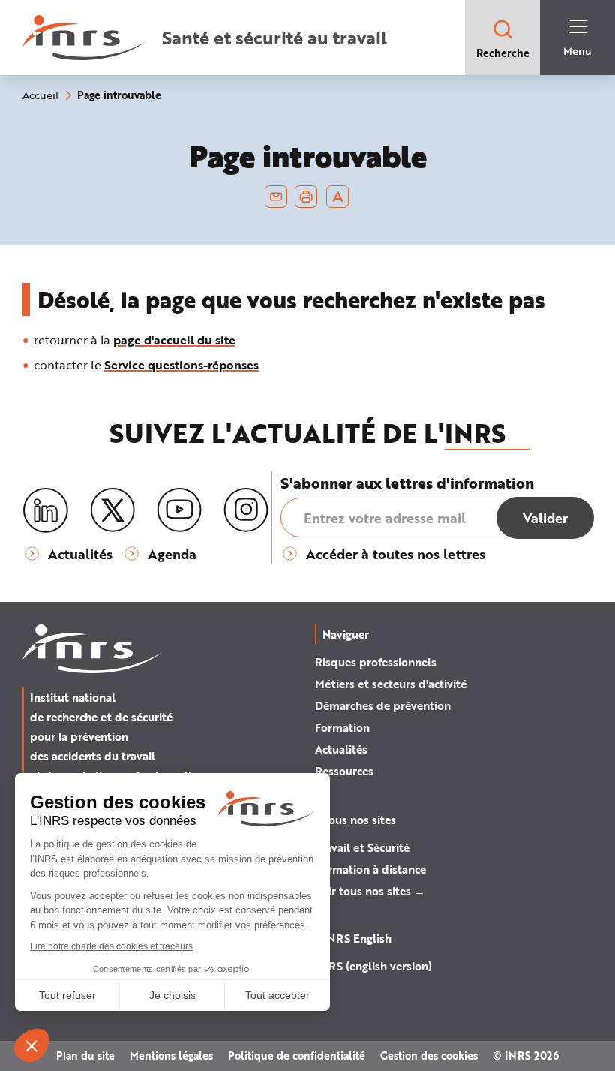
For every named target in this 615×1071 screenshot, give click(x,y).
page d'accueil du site (174, 339)
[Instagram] (246, 510)
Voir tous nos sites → (370, 891)
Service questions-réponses (181, 364)
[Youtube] (179, 510)
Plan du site (85, 1055)
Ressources (344, 771)
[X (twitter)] (112, 510)
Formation (342, 727)
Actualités (341, 749)
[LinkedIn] (45, 510)
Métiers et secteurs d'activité (390, 683)
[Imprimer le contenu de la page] (306, 196)
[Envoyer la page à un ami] (276, 196)
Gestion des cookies (429, 1055)
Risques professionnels (375, 662)
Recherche (503, 53)
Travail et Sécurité (362, 847)
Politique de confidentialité (296, 1055)
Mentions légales (171, 1055)
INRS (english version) (373, 966)
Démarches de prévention (383, 705)
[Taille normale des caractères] (338, 196)
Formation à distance (370, 869)
